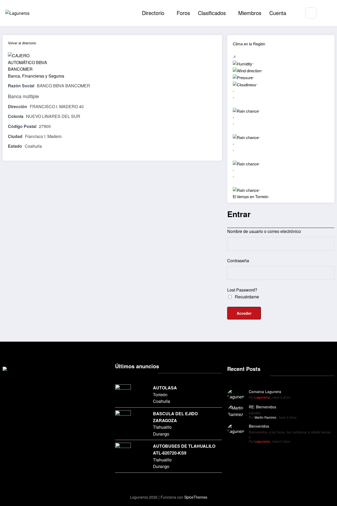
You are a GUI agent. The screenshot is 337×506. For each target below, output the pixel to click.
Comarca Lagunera (265, 391)
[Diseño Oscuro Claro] (326, 13)
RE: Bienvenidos (262, 406)
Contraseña (238, 260)
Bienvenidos (259, 426)
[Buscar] (310, 13)
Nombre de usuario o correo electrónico (264, 231)
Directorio (153, 13)
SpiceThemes (195, 497)
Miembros (249, 13)
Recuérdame (246, 297)
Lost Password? (242, 290)
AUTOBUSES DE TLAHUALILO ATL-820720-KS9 (184, 449)
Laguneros (262, 397)
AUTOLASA (165, 388)
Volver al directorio (22, 42)
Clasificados (212, 13)
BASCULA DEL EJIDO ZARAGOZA (175, 416)
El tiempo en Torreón (250, 196)
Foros (183, 13)
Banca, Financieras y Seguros (36, 76)
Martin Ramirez (265, 417)
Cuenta (277, 13)
